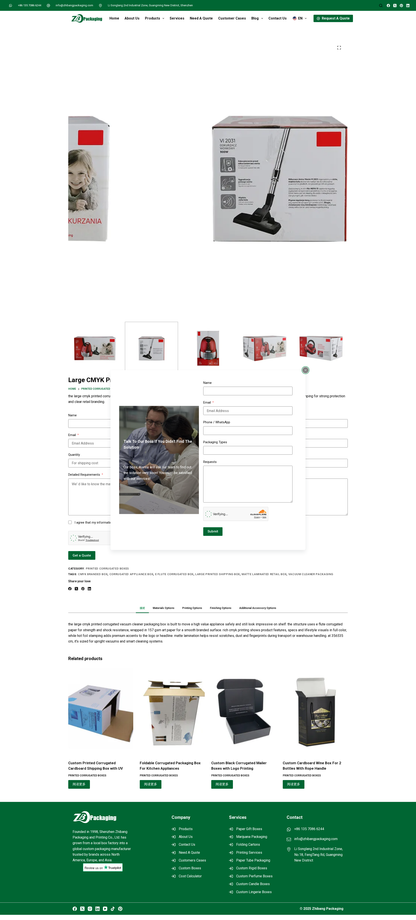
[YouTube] (105, 909)
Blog (255, 18)
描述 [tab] (142, 608)
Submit (213, 531)
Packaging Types (215, 442)
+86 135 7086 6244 (29, 5)
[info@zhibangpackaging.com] (48, 5)
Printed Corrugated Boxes (107, 568)
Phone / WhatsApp (216, 422)
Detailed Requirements (84, 475)
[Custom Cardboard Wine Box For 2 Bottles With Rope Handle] (315, 711)
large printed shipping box (217, 574)
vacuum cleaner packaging (310, 574)
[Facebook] (388, 5)
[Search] (380, 5)
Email (207, 402)
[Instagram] (90, 909)
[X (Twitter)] (394, 5)
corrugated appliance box (131, 574)
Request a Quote (336, 18)
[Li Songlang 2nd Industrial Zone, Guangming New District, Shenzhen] (100, 5)
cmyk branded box (92, 574)
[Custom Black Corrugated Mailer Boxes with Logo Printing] (243, 711)
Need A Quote (201, 18)
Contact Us (277, 18)
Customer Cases (232, 18)
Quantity (74, 455)
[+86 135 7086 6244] (10, 5)
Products (152, 18)
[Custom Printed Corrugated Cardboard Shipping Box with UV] (100, 711)
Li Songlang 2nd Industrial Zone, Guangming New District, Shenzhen (150, 5)
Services (177, 18)
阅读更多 (79, 784)
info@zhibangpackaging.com (74, 5)
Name (207, 383)
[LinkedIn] (408, 5)
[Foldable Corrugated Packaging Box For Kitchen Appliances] (172, 711)
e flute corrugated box (174, 574)
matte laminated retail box (264, 574)
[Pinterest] (401, 5)
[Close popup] (305, 370)
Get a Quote (82, 555)
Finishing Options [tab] (220, 608)
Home (114, 18)
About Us (132, 18)
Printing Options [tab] (192, 608)
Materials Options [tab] (163, 608)
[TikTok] (112, 909)
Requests (210, 462)
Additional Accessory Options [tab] (257, 608)
